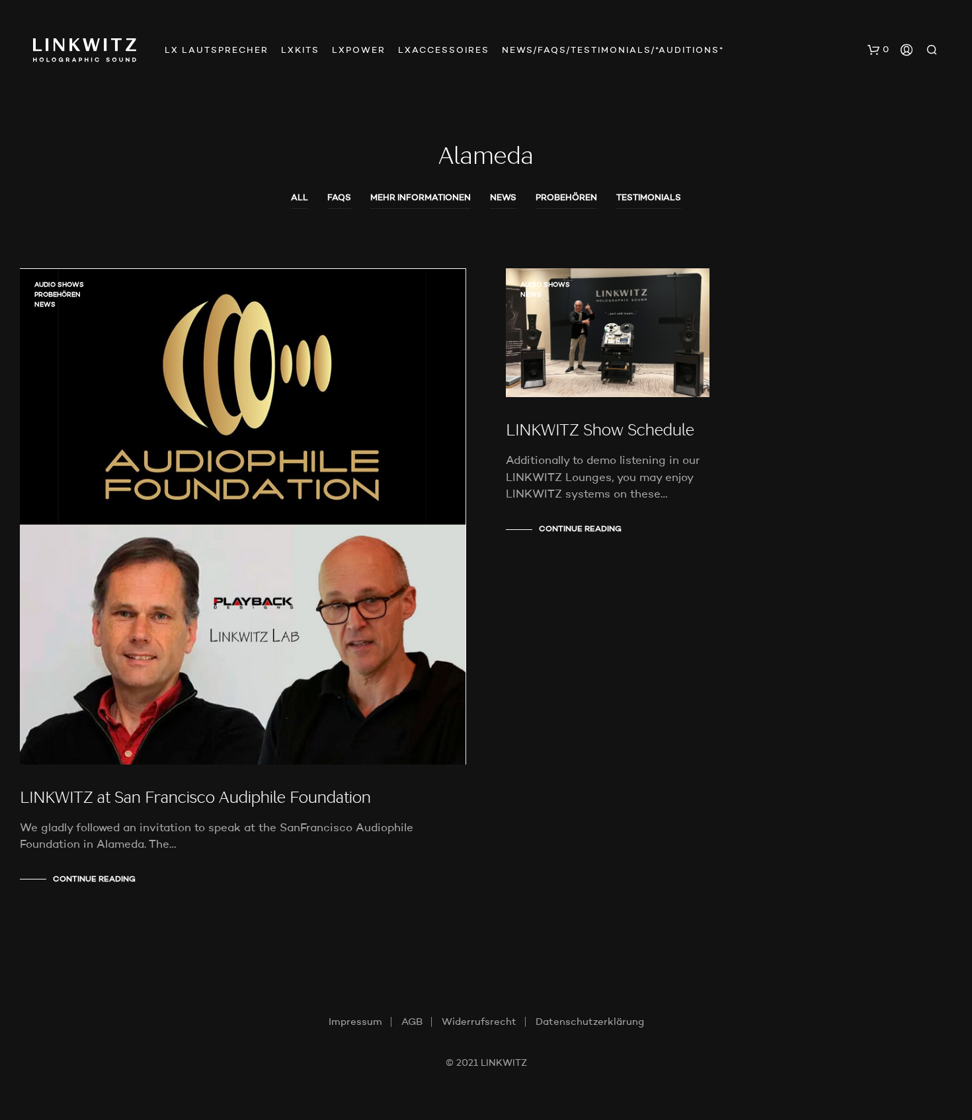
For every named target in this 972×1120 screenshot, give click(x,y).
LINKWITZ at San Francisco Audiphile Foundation (195, 799)
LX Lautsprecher (216, 50)
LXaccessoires (443, 50)
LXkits (300, 50)
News (503, 198)
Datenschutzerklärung (590, 1022)
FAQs (339, 198)
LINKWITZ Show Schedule (600, 431)
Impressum (355, 1022)
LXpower (358, 50)
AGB (412, 1022)
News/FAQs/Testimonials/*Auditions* (613, 50)
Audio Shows (59, 284)
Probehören (566, 198)
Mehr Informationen (420, 198)
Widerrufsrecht (479, 1022)
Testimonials (648, 198)
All (299, 198)
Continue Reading (94, 879)
